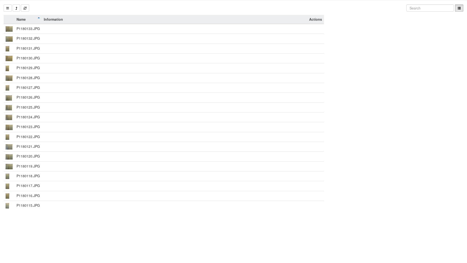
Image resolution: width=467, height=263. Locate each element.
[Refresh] (25, 8)
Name (21, 19)
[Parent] (16, 8)
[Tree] (8, 8)
